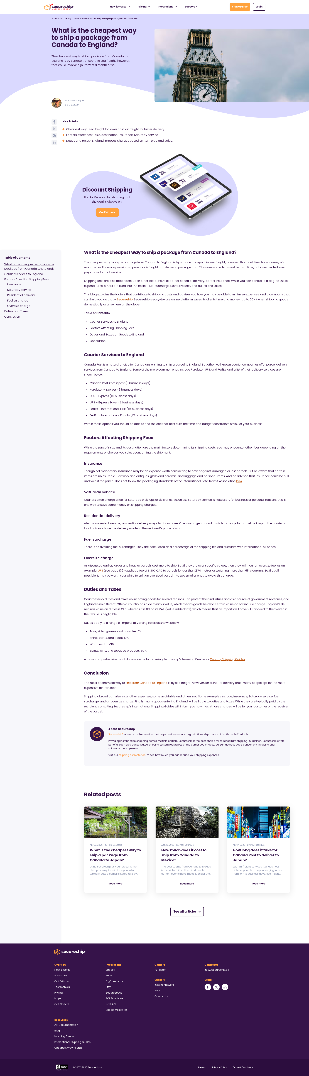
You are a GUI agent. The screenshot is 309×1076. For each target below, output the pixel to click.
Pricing (58, 993)
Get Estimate (107, 212)
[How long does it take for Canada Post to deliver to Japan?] (258, 822)
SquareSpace (114, 993)
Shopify (110, 970)
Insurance (14, 284)
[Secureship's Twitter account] (216, 987)
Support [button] (190, 7)
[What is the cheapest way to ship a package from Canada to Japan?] (115, 822)
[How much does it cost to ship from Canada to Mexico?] (187, 822)
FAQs (157, 990)
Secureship (57, 19)
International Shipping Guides (72, 1042)
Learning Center (64, 1036)
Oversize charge (18, 306)
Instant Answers (164, 985)
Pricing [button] (142, 7)
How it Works (62, 970)
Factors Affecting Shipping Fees (26, 279)
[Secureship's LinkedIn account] (225, 987)
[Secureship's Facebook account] (208, 987)
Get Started (61, 1004)
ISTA (239, 481)
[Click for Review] (61, 1067)
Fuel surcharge (17, 300)
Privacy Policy (219, 1067)
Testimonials (62, 987)
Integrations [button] (165, 7)
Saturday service (19, 289)
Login (259, 7)
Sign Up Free (240, 7)
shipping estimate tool (132, 755)
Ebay (109, 975)
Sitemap (202, 1067)
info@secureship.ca (217, 970)
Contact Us (161, 996)
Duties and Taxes (16, 311)
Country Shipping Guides (227, 659)
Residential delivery (21, 295)
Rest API (111, 1004)
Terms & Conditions (243, 1067)
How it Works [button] (118, 7)
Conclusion (12, 316)
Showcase (60, 975)
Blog (68, 19)
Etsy (108, 987)
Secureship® (116, 734)
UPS (100, 570)
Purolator (160, 970)
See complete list (116, 1010)
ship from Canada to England (146, 683)
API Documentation (66, 1025)
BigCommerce (115, 981)
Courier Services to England (23, 274)
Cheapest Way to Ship (68, 1048)
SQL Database (114, 998)
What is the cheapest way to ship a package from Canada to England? (29, 266)
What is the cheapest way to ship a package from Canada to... (107, 19)
